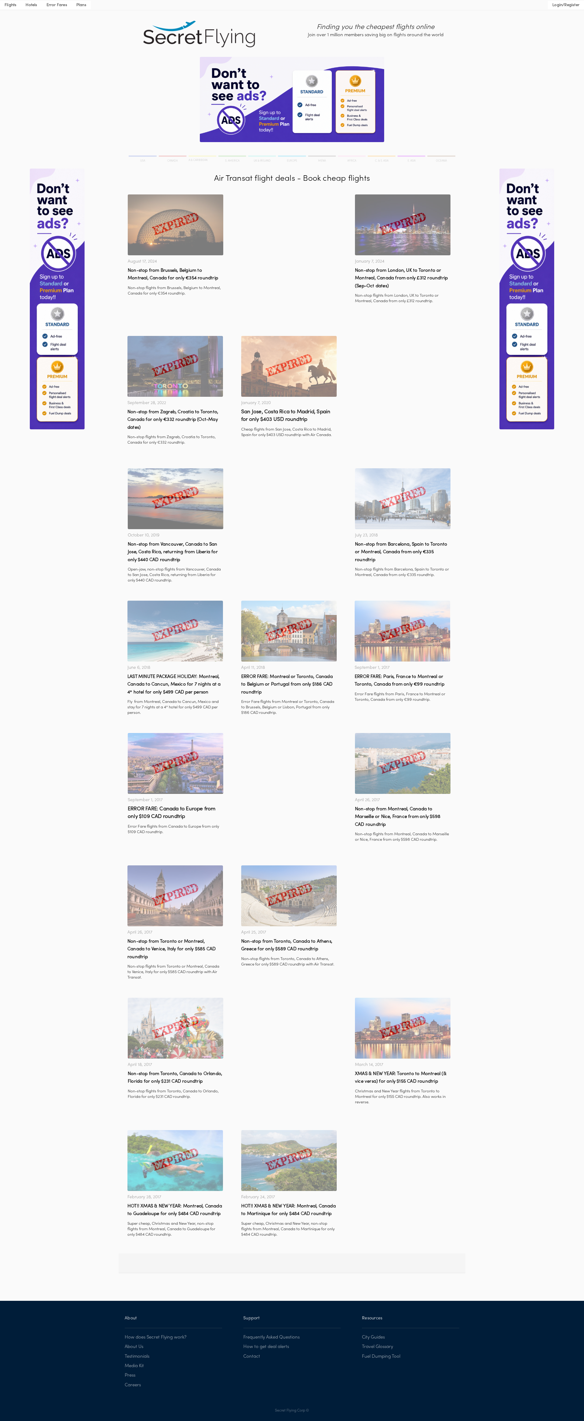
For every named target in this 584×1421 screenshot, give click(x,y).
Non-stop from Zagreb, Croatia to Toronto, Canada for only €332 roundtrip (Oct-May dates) (172, 420)
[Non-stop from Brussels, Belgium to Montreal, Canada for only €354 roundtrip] (175, 225)
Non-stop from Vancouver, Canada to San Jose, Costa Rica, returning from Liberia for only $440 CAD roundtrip (173, 552)
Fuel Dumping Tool (381, 1356)
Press (130, 1375)
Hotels (31, 5)
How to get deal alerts (266, 1347)
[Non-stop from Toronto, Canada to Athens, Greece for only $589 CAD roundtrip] (289, 896)
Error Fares (57, 5)
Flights (10, 5)
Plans (81, 5)
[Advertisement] (289, 237)
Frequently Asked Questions (271, 1337)
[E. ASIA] (412, 157)
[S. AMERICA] (233, 157)
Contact (251, 1356)
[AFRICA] (352, 157)
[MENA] (322, 157)
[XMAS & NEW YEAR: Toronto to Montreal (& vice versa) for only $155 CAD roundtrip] (402, 1028)
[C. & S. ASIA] (382, 157)
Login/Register (565, 5)
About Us (134, 1347)
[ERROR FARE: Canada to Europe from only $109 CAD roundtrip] (175, 763)
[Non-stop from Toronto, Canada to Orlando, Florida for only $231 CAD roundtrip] (175, 1028)
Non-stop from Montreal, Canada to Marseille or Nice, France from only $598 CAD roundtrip (397, 817)
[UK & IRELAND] (262, 157)
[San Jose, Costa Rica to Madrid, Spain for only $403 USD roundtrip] (289, 366)
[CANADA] (173, 157)
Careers (133, 1385)
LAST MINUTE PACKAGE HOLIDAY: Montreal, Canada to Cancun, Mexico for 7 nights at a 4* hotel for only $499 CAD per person (174, 684)
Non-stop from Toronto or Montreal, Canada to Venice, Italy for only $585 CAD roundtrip (171, 949)
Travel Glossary (377, 1347)
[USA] (143, 157)
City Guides (373, 1337)
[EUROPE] (292, 157)
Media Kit (134, 1366)
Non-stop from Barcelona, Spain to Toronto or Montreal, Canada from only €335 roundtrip (401, 552)
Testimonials (137, 1356)
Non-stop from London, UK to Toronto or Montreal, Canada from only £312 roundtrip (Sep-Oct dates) (401, 278)
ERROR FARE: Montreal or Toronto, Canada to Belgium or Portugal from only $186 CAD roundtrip (287, 684)
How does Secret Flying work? (155, 1337)
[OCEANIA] (441, 157)
